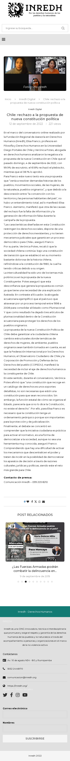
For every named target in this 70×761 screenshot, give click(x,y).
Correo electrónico (15, 708)
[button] (9, 552)
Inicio (8, 99)
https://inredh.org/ (17, 685)
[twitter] (6, 695)
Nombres (8, 722)
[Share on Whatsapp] (39, 501)
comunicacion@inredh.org (21, 677)
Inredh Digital (27, 99)
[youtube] (24, 695)
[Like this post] (28, 501)
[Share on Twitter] (35, 501)
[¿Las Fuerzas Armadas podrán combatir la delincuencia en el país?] (35, 542)
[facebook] (13, 695)
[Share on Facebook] (32, 501)
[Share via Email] (43, 501)
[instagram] (19, 695)
